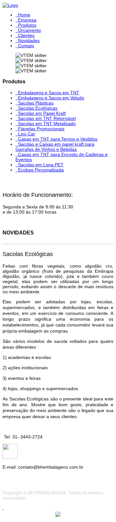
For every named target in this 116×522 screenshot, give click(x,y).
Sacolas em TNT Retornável (47, 118)
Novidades (29, 40)
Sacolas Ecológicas (37, 108)
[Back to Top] (3, 507)
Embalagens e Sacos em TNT (48, 92)
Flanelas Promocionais (41, 128)
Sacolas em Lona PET (40, 164)
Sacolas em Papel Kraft (42, 113)
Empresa (27, 20)
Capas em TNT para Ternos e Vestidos (57, 139)
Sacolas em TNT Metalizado (47, 123)
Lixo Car (26, 133)
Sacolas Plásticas (35, 102)
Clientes (26, 35)
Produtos (27, 25)
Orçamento (29, 30)
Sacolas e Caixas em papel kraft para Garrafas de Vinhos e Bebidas (54, 147)
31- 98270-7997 (34, 457)
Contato (26, 45)
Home (24, 14)
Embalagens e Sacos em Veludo (51, 97)
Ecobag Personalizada (41, 169)
